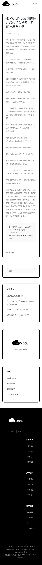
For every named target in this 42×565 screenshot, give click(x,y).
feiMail (31, 517)
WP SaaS (26, 227)
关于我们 (30, 446)
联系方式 (30, 457)
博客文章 (10, 378)
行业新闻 (12, 253)
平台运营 (10, 383)
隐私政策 (30, 462)
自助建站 (10, 389)
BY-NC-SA (15, 230)
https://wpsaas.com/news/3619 (19, 235)
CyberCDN (29, 512)
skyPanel (30, 523)
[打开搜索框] (29, 3)
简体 (12, 431)
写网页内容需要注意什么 (15, 296)
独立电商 (30, 484)
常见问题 (30, 451)
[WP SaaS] (10, 3)
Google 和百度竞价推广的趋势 (17, 309)
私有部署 (30, 490)
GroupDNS (29, 528)
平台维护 (30, 495)
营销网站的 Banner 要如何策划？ (18, 315)
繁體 (19, 431)
